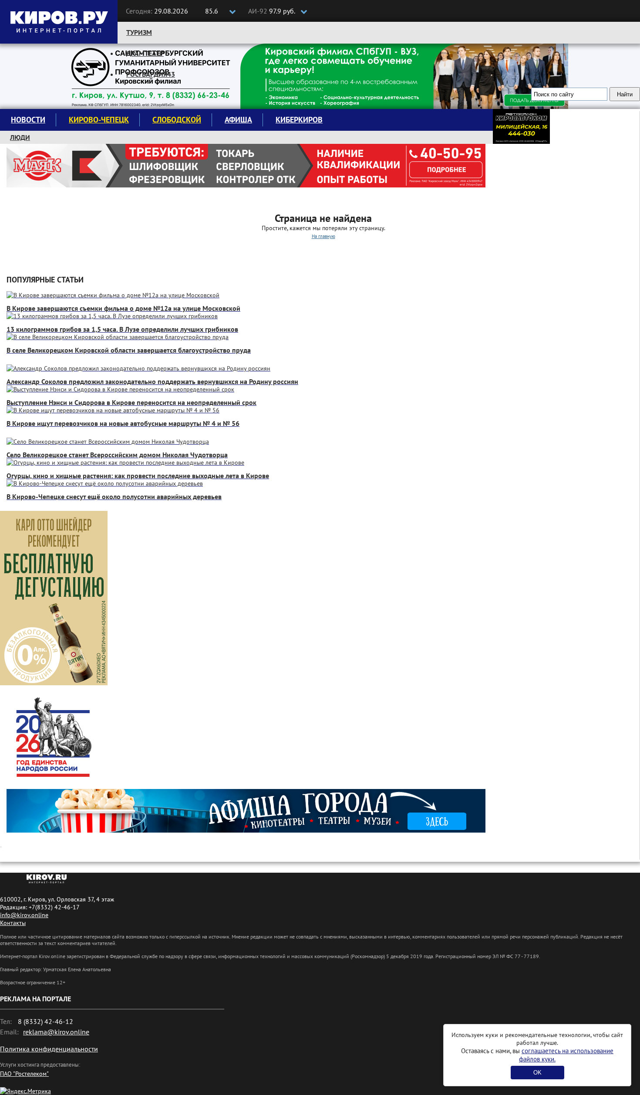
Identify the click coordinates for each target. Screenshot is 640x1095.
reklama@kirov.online (56, 1031)
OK (537, 1072)
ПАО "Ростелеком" (24, 1074)
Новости (28, 120)
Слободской (176, 120)
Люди (20, 137)
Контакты (13, 923)
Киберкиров (299, 120)
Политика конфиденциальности (49, 1048)
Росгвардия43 (150, 74)
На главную (323, 236)
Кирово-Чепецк (99, 120)
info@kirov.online (24, 915)
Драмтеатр (145, 53)
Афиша (238, 120)
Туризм (139, 32)
